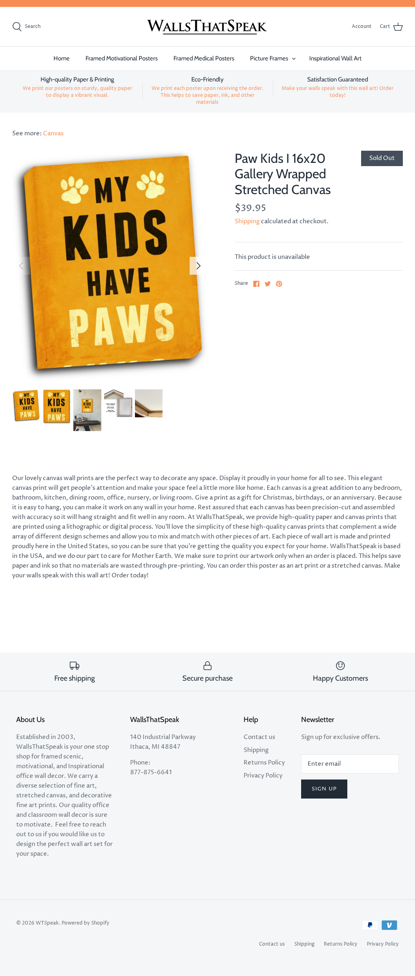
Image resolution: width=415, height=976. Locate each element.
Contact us (259, 737)
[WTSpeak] (207, 26)
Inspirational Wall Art (335, 58)
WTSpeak (47, 923)
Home (61, 58)
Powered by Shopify (85, 923)
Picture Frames (269, 58)
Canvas (53, 133)
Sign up (324, 788)
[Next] (199, 266)
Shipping (247, 221)
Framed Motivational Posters (122, 58)
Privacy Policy (263, 775)
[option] (110, 265)
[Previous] (21, 266)
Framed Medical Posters (203, 58)
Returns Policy (264, 762)
